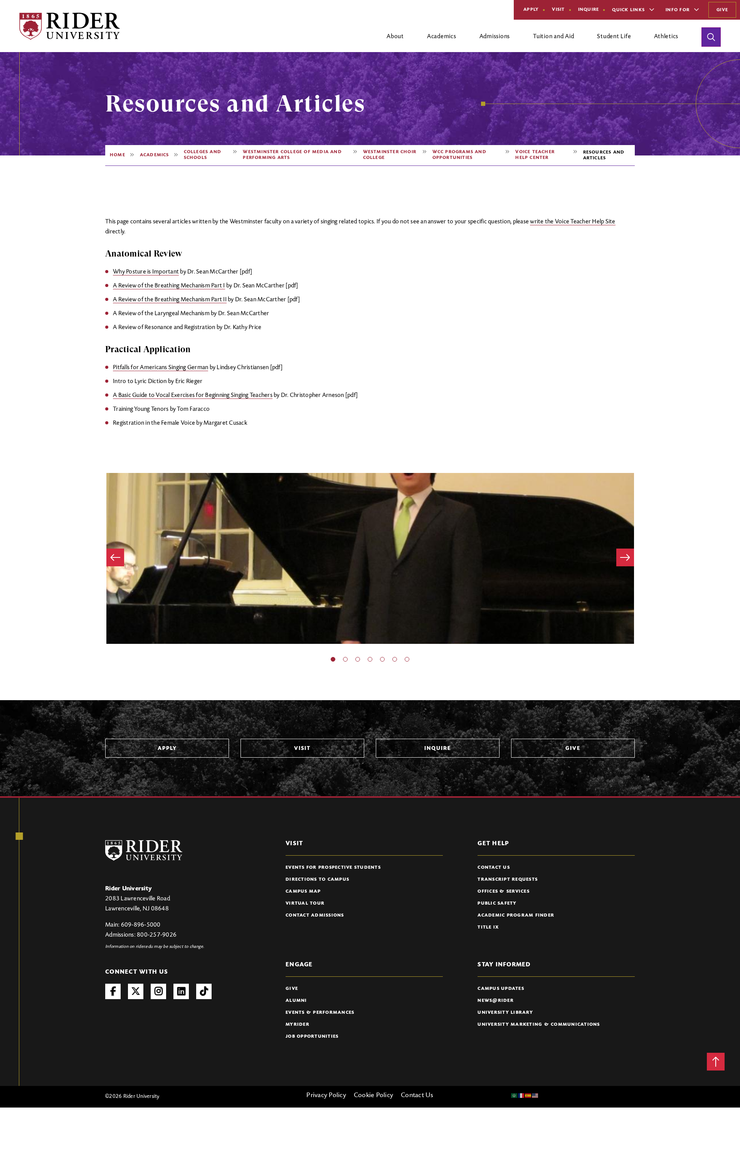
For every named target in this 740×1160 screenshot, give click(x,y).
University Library (505, 1012)
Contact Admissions (315, 915)
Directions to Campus (317, 879)
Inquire (588, 9)
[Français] (521, 1095)
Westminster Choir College (389, 155)
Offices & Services (504, 891)
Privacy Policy (326, 1095)
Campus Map (303, 891)
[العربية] (514, 1095)
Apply (531, 9)
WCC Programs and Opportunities (459, 155)
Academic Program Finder (516, 915)
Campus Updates (501, 988)
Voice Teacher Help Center (535, 155)
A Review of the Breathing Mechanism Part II (170, 300)
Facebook (113, 991)
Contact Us (494, 867)
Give (722, 10)
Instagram (158, 991)
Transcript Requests (508, 879)
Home (117, 155)
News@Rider (496, 1000)
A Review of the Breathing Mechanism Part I (169, 286)
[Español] (528, 1095)
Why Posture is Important (146, 272)
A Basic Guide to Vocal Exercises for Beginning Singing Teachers (192, 395)
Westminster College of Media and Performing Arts (292, 155)
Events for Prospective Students (333, 867)
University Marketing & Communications (539, 1024)
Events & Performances (320, 1012)
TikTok (204, 991)
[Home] (69, 26)
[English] (535, 1095)
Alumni (296, 1000)
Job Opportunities (312, 1036)
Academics (154, 155)
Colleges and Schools (202, 155)
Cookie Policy (373, 1095)
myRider (297, 1024)
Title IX (488, 927)
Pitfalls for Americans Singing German (160, 368)
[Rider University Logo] (143, 850)
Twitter (135, 991)
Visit (558, 9)
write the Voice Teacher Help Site (572, 222)
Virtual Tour (305, 903)
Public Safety (497, 903)
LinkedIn (181, 991)
